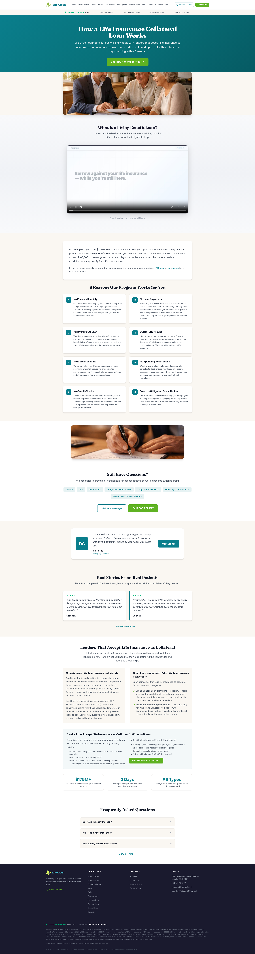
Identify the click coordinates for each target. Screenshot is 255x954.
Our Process (110, 5)
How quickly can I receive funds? (99, 843)
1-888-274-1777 (185, 5)
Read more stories (125, 626)
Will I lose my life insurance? (97, 832)
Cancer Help (93, 904)
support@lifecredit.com (182, 887)
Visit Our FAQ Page (112, 508)
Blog (90, 888)
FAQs (144, 5)
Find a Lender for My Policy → (146, 760)
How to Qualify (97, 5)
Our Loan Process (95, 884)
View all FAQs (126, 854)
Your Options (122, 5)
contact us (173, 268)
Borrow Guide (134, 5)
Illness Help (93, 908)
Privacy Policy (136, 884)
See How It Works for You (126, 61)
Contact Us (202, 5)
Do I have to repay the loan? (97, 822)
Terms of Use (135, 888)
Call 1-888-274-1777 (143, 508)
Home (74, 5)
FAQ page (159, 268)
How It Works (83, 5)
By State (91, 912)
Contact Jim (168, 543)
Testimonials (163, 5)
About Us (152, 5)
